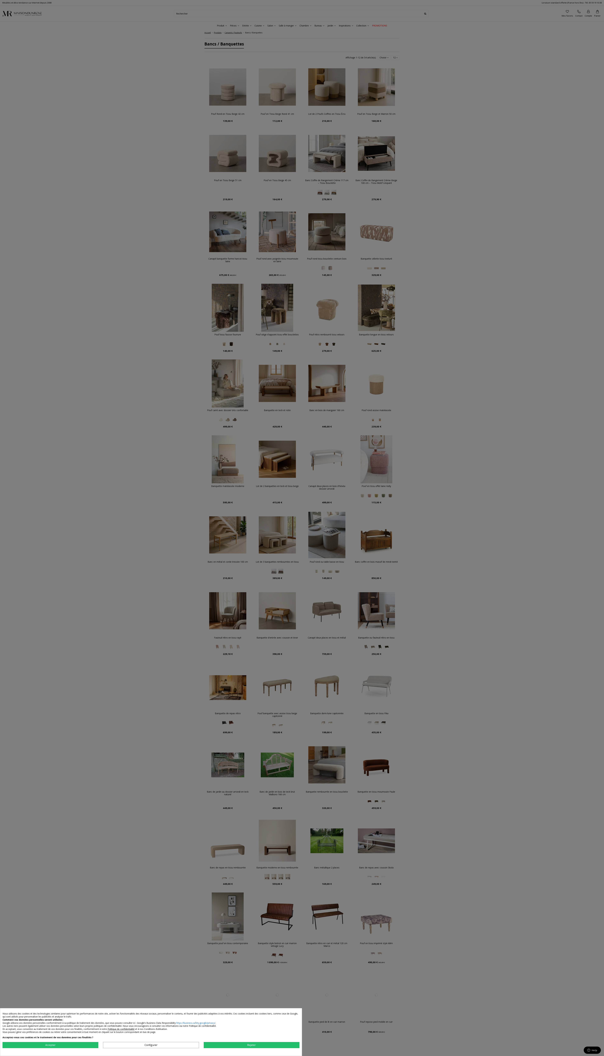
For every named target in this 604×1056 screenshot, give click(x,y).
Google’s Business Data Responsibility (156, 1022)
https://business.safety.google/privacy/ (195, 1022)
